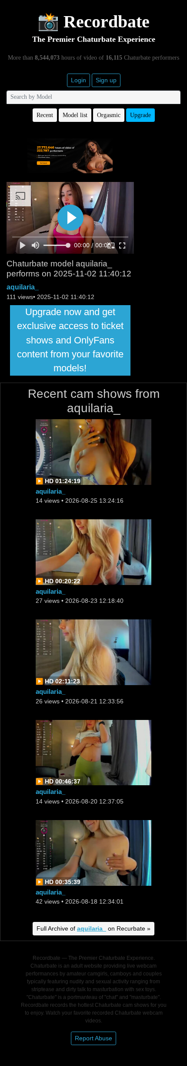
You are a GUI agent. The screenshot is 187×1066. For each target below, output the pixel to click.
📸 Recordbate (93, 21)
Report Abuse (93, 1038)
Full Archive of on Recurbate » (93, 928)
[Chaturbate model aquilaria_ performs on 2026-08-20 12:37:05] (93, 752)
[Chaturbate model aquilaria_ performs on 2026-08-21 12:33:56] (93, 652)
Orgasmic (108, 115)
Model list (75, 115)
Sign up (106, 80)
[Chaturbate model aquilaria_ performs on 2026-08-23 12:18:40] (93, 551)
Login (78, 80)
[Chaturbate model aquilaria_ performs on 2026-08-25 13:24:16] (93, 451)
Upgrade (140, 115)
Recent (45, 115)
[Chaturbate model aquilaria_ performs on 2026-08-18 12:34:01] (93, 852)
